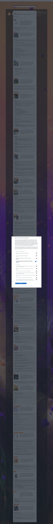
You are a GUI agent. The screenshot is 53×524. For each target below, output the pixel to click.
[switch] (36, 253)
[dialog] (26, 262)
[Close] (40, 238)
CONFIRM (20, 283)
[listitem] (26, 251)
